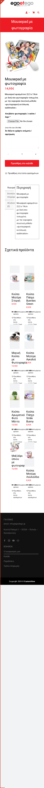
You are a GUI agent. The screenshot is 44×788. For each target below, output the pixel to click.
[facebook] (5, 541)
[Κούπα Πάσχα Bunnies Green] (29, 278)
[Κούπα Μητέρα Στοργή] (15, 278)
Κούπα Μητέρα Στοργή (16, 297)
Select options (14, 313)
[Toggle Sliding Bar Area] (2, 2)
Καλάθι (7, 556)
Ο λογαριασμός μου (12, 551)
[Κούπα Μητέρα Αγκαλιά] (29, 336)
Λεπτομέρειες (17, 312)
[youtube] (13, 541)
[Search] (38, 12)
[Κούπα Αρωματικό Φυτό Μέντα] (15, 395)
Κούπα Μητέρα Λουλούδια (32, 474)
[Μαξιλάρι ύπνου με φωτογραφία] (15, 447)
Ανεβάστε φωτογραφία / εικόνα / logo (20, 115)
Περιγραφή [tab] (10, 187)
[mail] (18, 541)
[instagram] (9, 541)
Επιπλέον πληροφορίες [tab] (10, 195)
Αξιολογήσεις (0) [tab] (10, 205)
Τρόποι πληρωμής (11, 566)
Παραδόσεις (9, 561)
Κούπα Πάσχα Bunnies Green (31, 299)
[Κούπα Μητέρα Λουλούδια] (29, 454)
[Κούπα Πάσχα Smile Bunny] (29, 395)
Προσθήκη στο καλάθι (22, 163)
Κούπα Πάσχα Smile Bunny (30, 416)
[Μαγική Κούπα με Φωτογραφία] (15, 336)
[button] (22, 173)
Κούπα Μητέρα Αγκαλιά (31, 356)
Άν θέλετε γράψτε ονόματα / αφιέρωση (18, 132)
